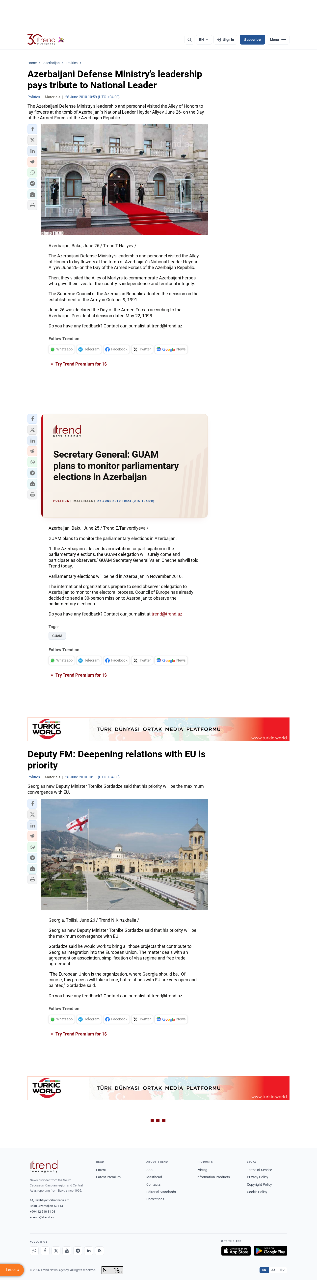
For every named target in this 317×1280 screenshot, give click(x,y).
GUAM (57, 636)
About (151, 1170)
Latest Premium (108, 1177)
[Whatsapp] (34, 1250)
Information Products (213, 1177)
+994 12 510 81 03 (42, 1211)
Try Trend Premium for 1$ (81, 364)
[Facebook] (45, 1250)
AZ (273, 1270)
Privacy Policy (257, 1177)
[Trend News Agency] (43, 1166)
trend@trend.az (167, 613)
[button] (32, 129)
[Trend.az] (45, 39)
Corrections (155, 1199)
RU (282, 1270)
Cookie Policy (257, 1192)
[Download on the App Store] (236, 1251)
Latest (101, 1170)
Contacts (153, 1184)
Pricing (202, 1170)
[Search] (189, 40)
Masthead (154, 1177)
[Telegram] (77, 1250)
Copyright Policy (259, 1184)
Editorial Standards (161, 1192)
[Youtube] (66, 1250)
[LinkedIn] (88, 1250)
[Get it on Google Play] (270, 1251)
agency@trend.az (42, 1217)
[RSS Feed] (99, 1250)
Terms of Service (259, 1170)
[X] (56, 1250)
